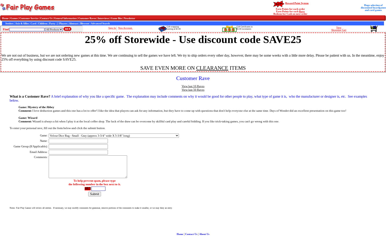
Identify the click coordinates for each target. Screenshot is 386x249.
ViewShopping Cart (338, 28)
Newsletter (129, 18)
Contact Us (46, 18)
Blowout (84, 23)
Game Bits (116, 18)
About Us (204, 234)
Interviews (103, 18)
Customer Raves (87, 18)
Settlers (9, 23)
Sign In (112, 28)
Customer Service (28, 18)
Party (52, 23)
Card (33, 23)
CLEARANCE (212, 68)
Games (14, 18)
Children (42, 23)
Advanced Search (100, 23)
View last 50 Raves (193, 89)
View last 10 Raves (193, 86)
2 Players (62, 23)
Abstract (73, 23)
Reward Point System (296, 3)
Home (5, 18)
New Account (125, 28)
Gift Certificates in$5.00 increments (245, 28)
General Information (65, 18)
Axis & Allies (22, 23)
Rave (302, 11)
